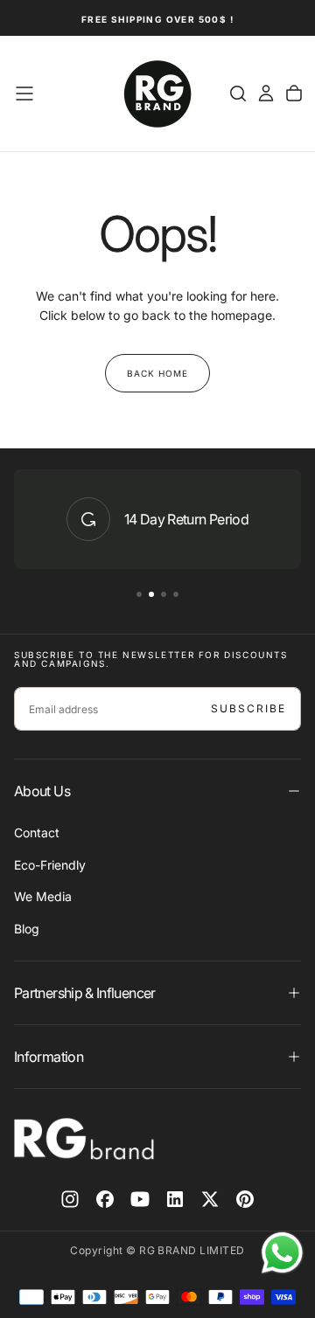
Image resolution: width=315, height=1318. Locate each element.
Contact (37, 832)
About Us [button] (42, 791)
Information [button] (48, 1056)
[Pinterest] (245, 1199)
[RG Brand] (84, 1139)
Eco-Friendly (50, 864)
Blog (26, 928)
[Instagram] (70, 1199)
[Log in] (266, 94)
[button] (24, 93)
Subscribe (248, 708)
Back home (157, 373)
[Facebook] (105, 1199)
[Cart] (294, 94)
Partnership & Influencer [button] (85, 993)
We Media (43, 896)
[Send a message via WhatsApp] (282, 1253)
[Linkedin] (175, 1199)
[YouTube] (140, 1199)
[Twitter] (210, 1199)
